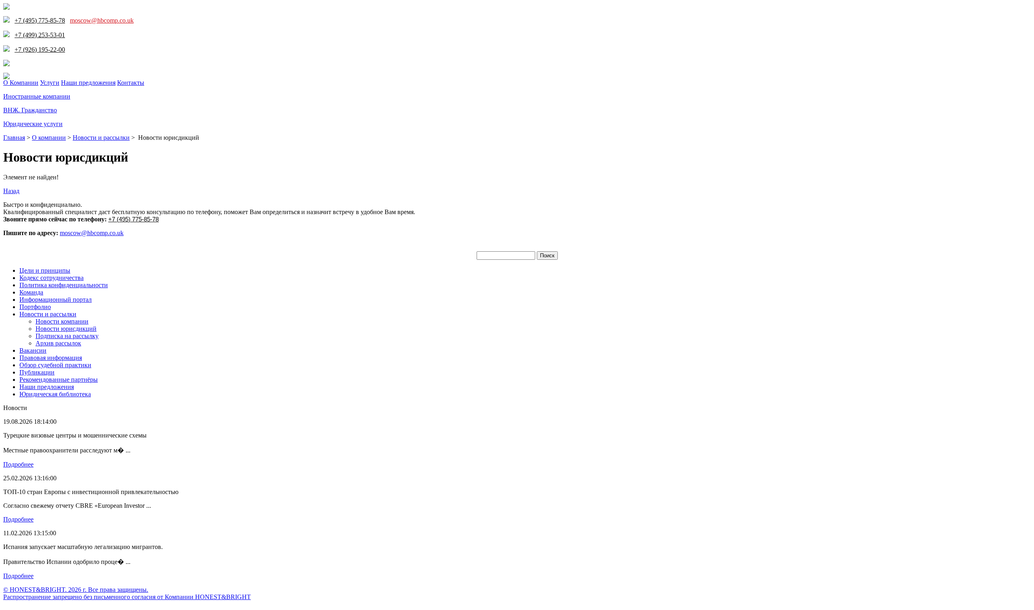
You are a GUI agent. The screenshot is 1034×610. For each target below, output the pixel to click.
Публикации (37, 372)
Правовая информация (50, 357)
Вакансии (32, 350)
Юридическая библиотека (55, 394)
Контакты (130, 82)
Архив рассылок (58, 343)
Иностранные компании (36, 96)
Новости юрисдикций (66, 328)
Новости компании (62, 321)
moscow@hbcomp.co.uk (102, 20)
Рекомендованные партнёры (58, 379)
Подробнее (18, 464)
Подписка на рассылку (67, 335)
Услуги (49, 82)
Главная (14, 137)
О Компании (20, 82)
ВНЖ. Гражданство (30, 110)
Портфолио (35, 306)
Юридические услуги (33, 123)
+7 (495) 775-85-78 (133, 219)
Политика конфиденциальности (63, 285)
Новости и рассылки (101, 137)
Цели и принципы (44, 270)
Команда (31, 292)
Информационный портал (55, 299)
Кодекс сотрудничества (51, 277)
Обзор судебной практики (55, 365)
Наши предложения (88, 82)
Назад (11, 190)
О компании (49, 137)
